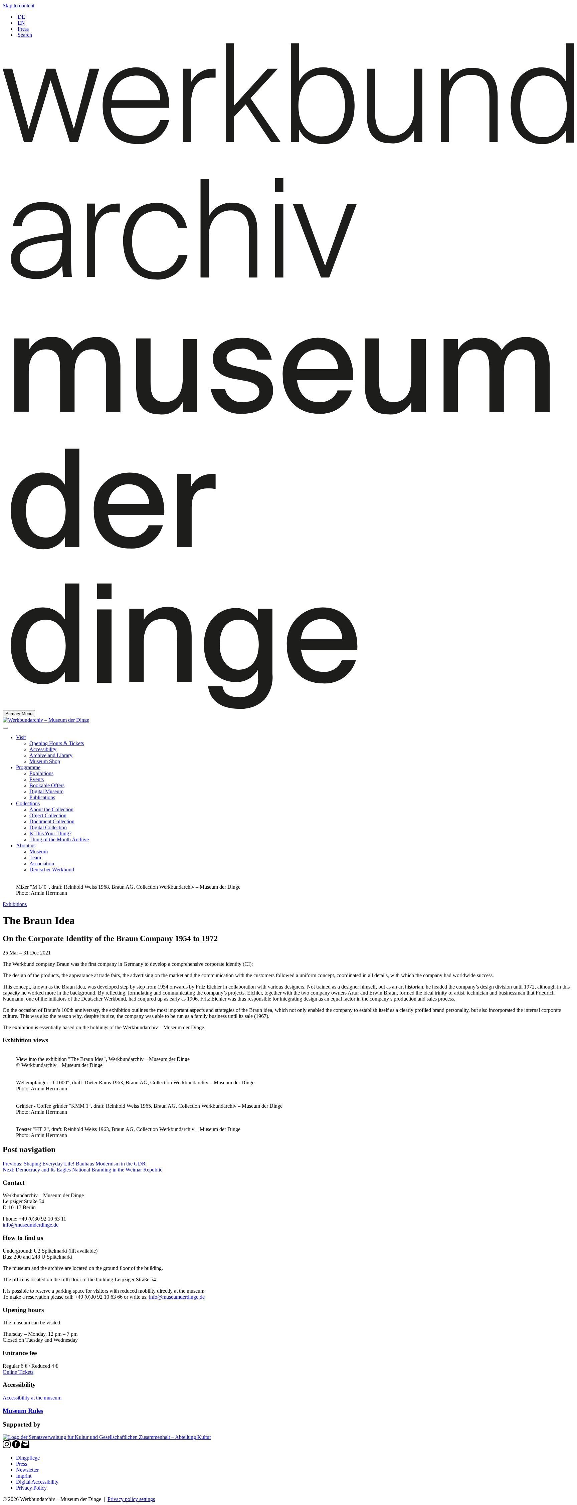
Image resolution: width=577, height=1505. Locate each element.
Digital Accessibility (37, 1482)
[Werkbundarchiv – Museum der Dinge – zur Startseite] (288, 707)
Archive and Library (50, 755)
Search (25, 35)
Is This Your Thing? (50, 833)
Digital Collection (48, 827)
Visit (21, 737)
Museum (38, 851)
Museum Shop (44, 761)
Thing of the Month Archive (59, 839)
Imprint (23, 1476)
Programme (28, 767)
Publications (42, 797)
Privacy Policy (31, 1488)
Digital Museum (46, 791)
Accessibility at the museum (32, 1398)
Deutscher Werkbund (51, 869)
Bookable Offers (46, 785)
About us (25, 845)
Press (23, 29)
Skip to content (18, 5)
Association (41, 863)
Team (35, 857)
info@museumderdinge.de (30, 1225)
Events (36, 779)
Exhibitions (41, 773)
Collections (28, 803)
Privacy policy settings (131, 1499)
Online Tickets (18, 1372)
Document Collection (51, 821)
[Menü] (5, 728)
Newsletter (27, 1470)
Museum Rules (23, 1410)
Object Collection (47, 815)
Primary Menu (18, 713)
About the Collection (51, 809)
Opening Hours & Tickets (56, 743)
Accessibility (42, 749)
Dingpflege (28, 1458)
